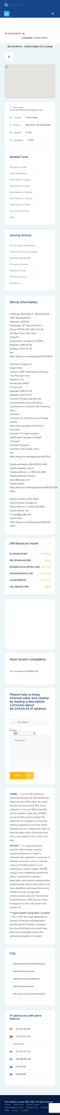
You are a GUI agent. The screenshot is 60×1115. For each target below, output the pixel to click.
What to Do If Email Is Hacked (23, 252)
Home (7, 1104)
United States (40, 37)
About (15, 1110)
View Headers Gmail (14, 1107)
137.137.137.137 (23, 1051)
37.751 (29, 132)
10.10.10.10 (18, 1044)
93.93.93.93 (21, 1066)
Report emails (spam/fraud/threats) (29, 963)
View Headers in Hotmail (21, 192)
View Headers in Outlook (21, 198)
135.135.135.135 (23, 1029)
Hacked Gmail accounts (23, 971)
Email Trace (18, 1104)
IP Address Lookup (18, 167)
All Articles (15, 283)
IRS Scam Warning (18, 277)
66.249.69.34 (14, 33)
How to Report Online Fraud (22, 245)
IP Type (13, 730)
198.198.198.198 (23, 1059)
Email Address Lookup (20, 179)
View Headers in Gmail (20, 186)
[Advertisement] (29, 23)
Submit (18, 775)
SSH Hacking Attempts (23, 986)
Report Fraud (32, 1107)
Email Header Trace (18, 173)
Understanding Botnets (20, 258)
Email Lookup (33, 1104)
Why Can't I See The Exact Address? (29, 994)
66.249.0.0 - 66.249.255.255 (38, 125)
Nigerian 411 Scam (18, 270)
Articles (44, 1107)
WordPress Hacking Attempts (26, 979)
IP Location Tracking (19, 264)
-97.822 (30, 140)
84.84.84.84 (21, 1074)
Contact (24, 1110)
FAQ (12, 217)
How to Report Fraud (19, 211)
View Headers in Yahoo (20, 204)
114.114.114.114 (23, 1036)
